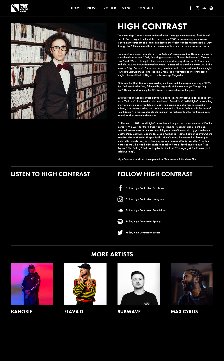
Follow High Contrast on (145, 188)
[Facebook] (190, 8)
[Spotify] (211, 8)
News (92, 8)
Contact (145, 8)
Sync (126, 8)
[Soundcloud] (204, 8)
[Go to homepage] (19, 8)
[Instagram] (197, 8)
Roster (109, 8)
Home (76, 8)
